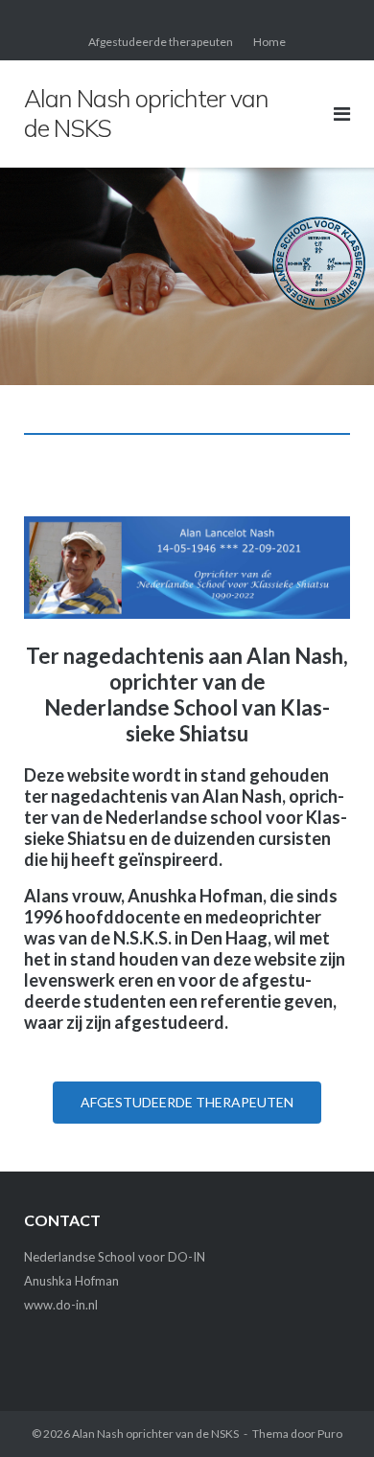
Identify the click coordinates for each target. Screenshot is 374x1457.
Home (269, 41)
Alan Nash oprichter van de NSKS (155, 1433)
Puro (329, 1433)
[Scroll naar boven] (326, 1411)
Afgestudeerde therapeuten (160, 41)
